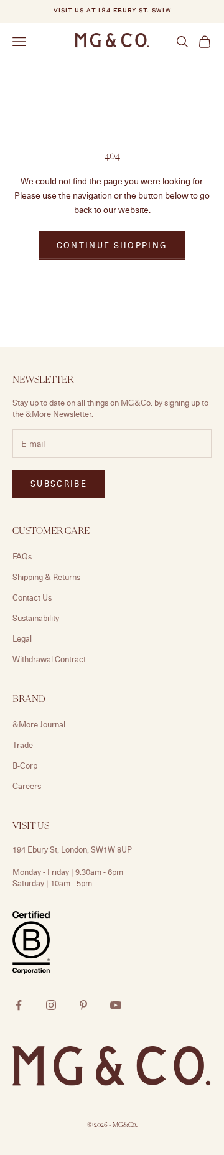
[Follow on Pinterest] (83, 1005)
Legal (22, 638)
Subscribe (58, 483)
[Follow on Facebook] (18, 1005)
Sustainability (35, 618)
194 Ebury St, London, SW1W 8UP (72, 849)
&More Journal (38, 724)
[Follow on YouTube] (116, 1005)
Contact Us (32, 597)
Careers (26, 786)
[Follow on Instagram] (51, 1005)
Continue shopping (112, 245)
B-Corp (24, 765)
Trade (22, 745)
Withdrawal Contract (49, 659)
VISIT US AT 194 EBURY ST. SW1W (112, 11)
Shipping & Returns (46, 576)
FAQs (22, 556)
